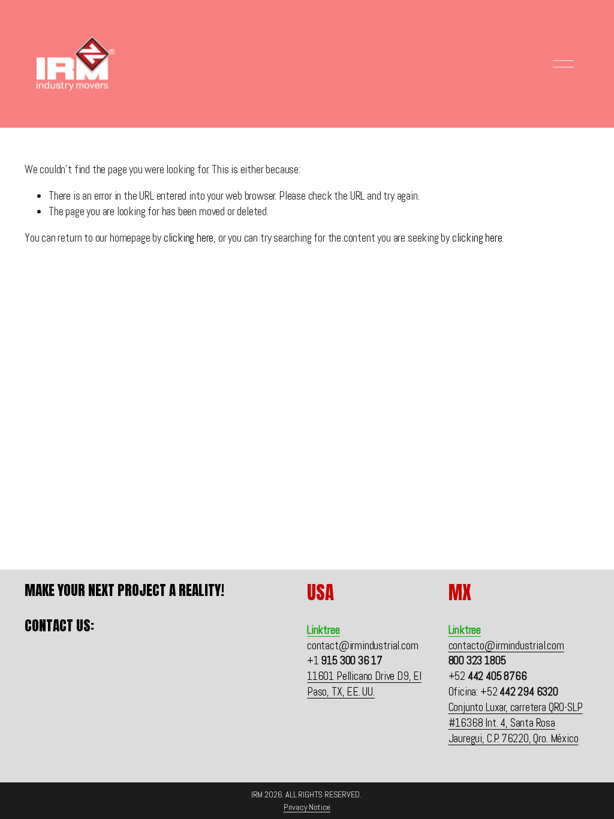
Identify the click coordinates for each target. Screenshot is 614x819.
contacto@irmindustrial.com (506, 645)
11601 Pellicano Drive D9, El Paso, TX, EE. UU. (364, 683)
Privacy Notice (307, 807)
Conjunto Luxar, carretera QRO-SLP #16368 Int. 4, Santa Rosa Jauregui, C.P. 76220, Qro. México (516, 722)
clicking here (189, 238)
